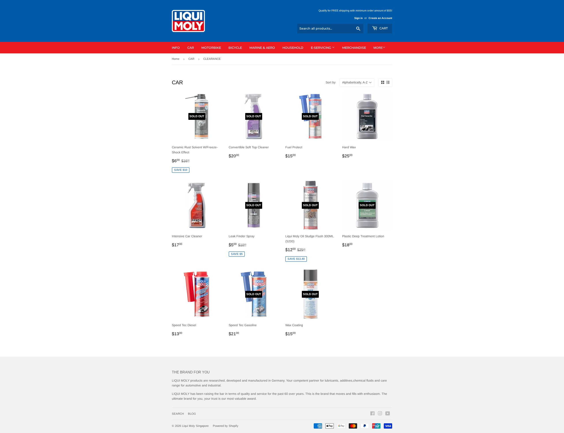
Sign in (358, 18)
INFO (176, 48)
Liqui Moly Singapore (195, 425)
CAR (190, 48)
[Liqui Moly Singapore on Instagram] (380, 414)
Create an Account (380, 18)
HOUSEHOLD (292, 48)
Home (175, 58)
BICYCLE (235, 48)
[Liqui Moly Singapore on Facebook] (372, 414)
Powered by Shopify (225, 425)
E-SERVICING (321, 48)
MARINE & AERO (262, 48)
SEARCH (178, 413)
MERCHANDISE (354, 48)
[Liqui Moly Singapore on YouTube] (387, 414)
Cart (383, 28)
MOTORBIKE (211, 48)
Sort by (331, 82)
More (378, 47)
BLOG (192, 413)
